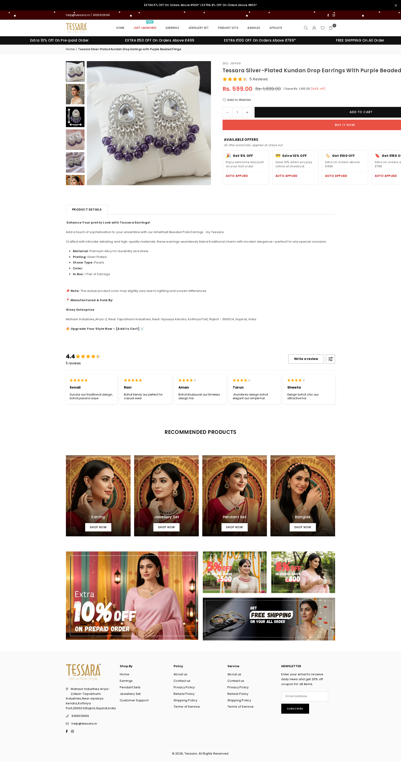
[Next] (201, 123)
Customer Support (134, 700)
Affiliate (275, 28)
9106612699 (80, 716)
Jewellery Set (198, 28)
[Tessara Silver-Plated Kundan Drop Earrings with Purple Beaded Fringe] (75, 94)
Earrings (172, 28)
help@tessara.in (84, 723)
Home (120, 28)
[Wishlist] (322, 28)
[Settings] (314, 28)
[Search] (306, 28)
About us (180, 674)
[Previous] (96, 123)
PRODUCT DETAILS (87, 209)
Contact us (182, 681)
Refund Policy (184, 694)
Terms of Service (187, 706)
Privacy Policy (184, 687)
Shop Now (98, 527)
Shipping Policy (185, 700)
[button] (331, 28)
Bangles (254, 28)
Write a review (306, 358)
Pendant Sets (228, 28)
